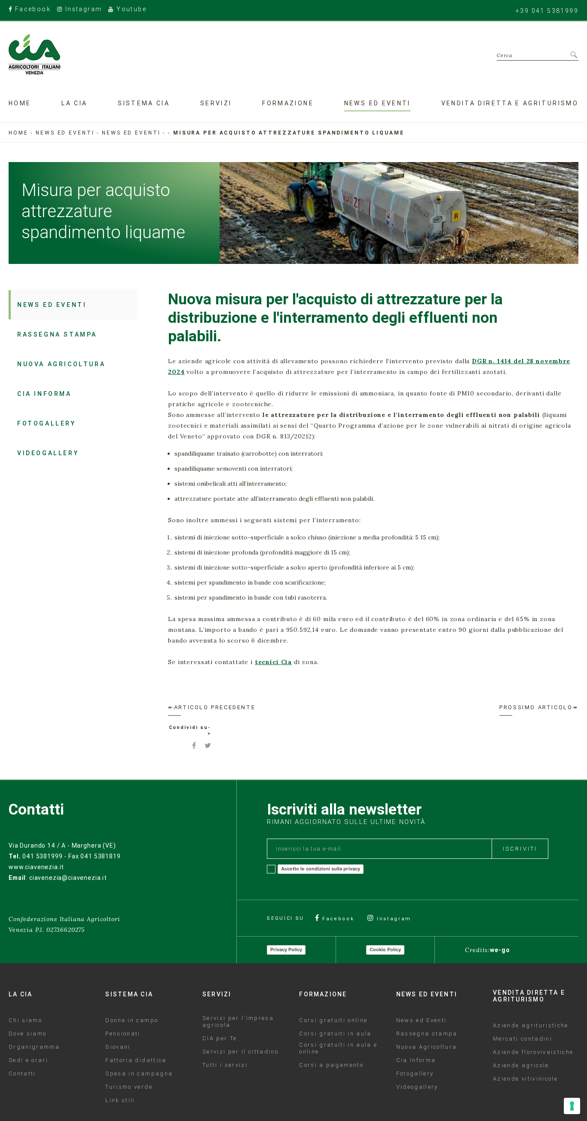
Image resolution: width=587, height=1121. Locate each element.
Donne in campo (131, 1020)
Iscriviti (520, 848)
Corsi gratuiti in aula (335, 1033)
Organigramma (34, 1047)
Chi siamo (25, 1020)
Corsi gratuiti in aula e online (338, 1048)
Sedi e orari (28, 1060)
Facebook (31, 9)
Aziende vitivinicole (525, 1078)
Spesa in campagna (139, 1073)
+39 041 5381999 (547, 11)
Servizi (216, 103)
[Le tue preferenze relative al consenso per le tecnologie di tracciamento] (572, 1106)
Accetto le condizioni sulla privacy (320, 869)
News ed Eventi (131, 132)
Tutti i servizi (225, 1065)
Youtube (130, 9)
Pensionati (122, 1033)
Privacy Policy (286, 949)
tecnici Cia (273, 662)
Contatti (22, 1073)
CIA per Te (219, 1038)
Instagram (82, 9)
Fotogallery (46, 423)
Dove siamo (27, 1033)
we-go (500, 950)
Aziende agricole (521, 1065)
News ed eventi (377, 103)
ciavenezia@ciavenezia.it (68, 878)
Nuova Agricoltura (61, 364)
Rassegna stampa (57, 334)
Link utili (120, 1100)
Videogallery (48, 453)
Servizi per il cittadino (240, 1051)
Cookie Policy (385, 949)
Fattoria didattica (135, 1060)
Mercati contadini (522, 1038)
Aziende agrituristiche (530, 1025)
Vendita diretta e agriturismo (509, 103)
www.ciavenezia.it (36, 867)
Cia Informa (44, 394)
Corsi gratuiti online (333, 1020)
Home (20, 103)
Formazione (288, 103)
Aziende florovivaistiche (533, 1052)
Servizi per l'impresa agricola (238, 1022)
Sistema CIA (144, 103)
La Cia (74, 103)
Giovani (117, 1047)
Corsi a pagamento (331, 1065)
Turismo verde (128, 1087)
